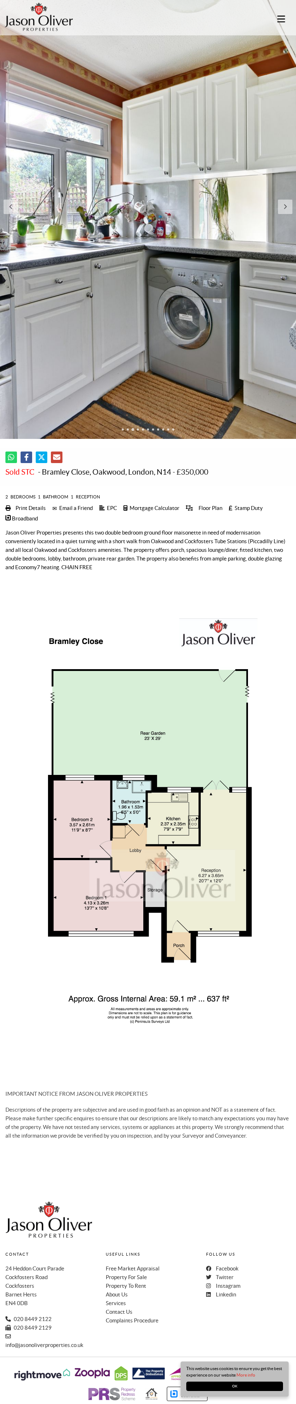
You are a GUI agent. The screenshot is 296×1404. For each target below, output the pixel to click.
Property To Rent (126, 1286)
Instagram (228, 1286)
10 (168, 430)
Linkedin (226, 1294)
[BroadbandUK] (187, 1399)
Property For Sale (126, 1277)
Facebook (227, 1268)
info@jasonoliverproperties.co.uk (44, 1345)
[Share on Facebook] (26, 457)
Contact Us (119, 1312)
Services (116, 1303)
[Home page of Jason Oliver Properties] (35, 17)
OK (235, 1386)
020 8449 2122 (33, 1319)
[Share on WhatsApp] (11, 457)
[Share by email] (56, 457)
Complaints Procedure (132, 1320)
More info (245, 1375)
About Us (117, 1294)
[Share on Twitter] (41, 457)
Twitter (225, 1277)
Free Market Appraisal (133, 1268)
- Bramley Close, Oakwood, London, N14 (88, 472)
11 (173, 430)
